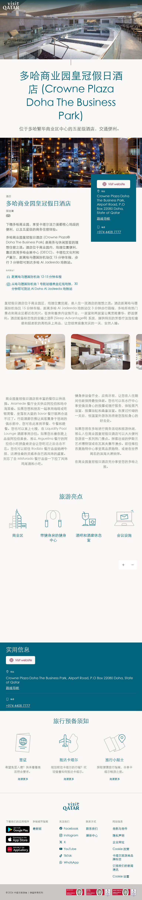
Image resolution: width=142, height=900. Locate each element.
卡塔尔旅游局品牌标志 (123, 857)
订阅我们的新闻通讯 (123, 867)
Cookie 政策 (121, 849)
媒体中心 (92, 835)
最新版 (37, 828)
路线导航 (103, 218)
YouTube (70, 849)
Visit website (116, 184)
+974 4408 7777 (109, 232)
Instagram (71, 835)
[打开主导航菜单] (134, 6)
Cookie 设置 (121, 876)
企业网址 (118, 842)
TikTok (68, 855)
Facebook (71, 828)
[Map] (71, 599)
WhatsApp (71, 862)
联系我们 (92, 828)
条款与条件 (120, 828)
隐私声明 (118, 835)
